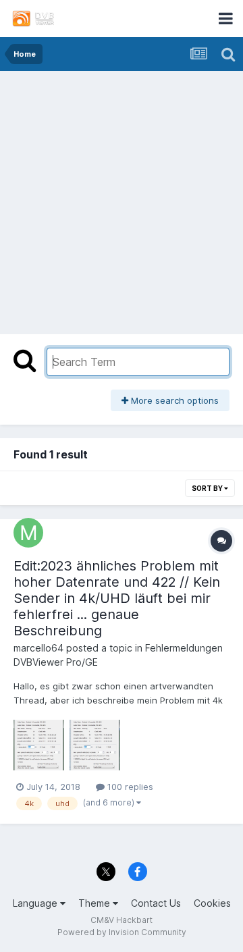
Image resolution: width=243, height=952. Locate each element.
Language (36, 903)
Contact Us (156, 903)
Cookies (212, 903)
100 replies (129, 786)
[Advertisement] (121, 199)
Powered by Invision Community (121, 932)
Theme (95, 903)
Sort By (208, 488)
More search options (173, 400)
